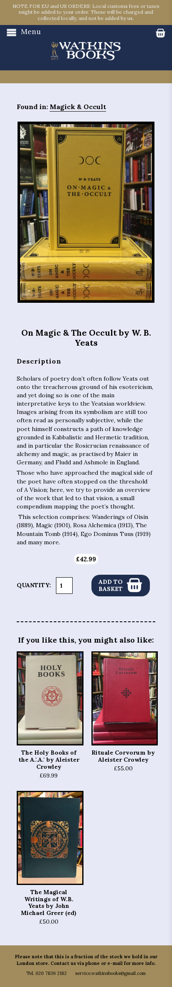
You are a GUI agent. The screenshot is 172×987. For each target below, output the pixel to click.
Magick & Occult (78, 106)
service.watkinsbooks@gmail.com (110, 973)
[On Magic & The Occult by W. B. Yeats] (86, 212)
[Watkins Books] (86, 43)
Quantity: (34, 585)
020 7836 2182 (51, 973)
